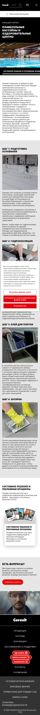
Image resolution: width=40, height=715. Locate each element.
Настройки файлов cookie (20, 292)
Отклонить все (20, 306)
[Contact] (27, 5)
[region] (20, 286)
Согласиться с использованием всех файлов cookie (20, 299)
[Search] (20, 5)
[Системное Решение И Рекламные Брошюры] (20, 524)
